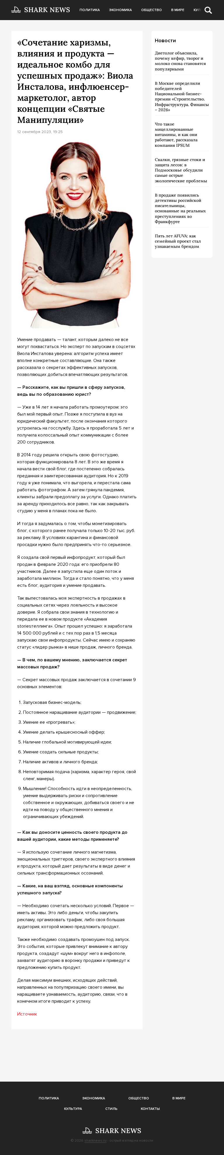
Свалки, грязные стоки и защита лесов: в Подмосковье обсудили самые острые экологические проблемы (181, 170)
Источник (27, 1014)
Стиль (111, 1109)
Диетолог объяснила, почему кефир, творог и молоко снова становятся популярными (180, 61)
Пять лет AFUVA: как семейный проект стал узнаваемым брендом (178, 241)
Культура (73, 1109)
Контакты (150, 1109)
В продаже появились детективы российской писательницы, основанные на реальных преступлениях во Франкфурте (180, 208)
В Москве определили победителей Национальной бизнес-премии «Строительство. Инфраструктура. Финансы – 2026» (182, 96)
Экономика (120, 10)
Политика (90, 10)
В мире (177, 10)
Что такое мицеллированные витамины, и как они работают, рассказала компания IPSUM (176, 134)
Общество (151, 10)
